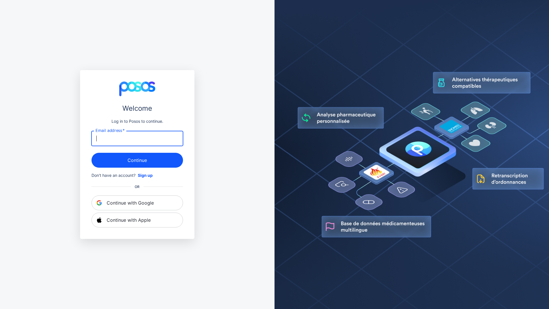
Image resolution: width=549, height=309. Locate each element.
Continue (137, 160)
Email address (110, 130)
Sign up (145, 175)
